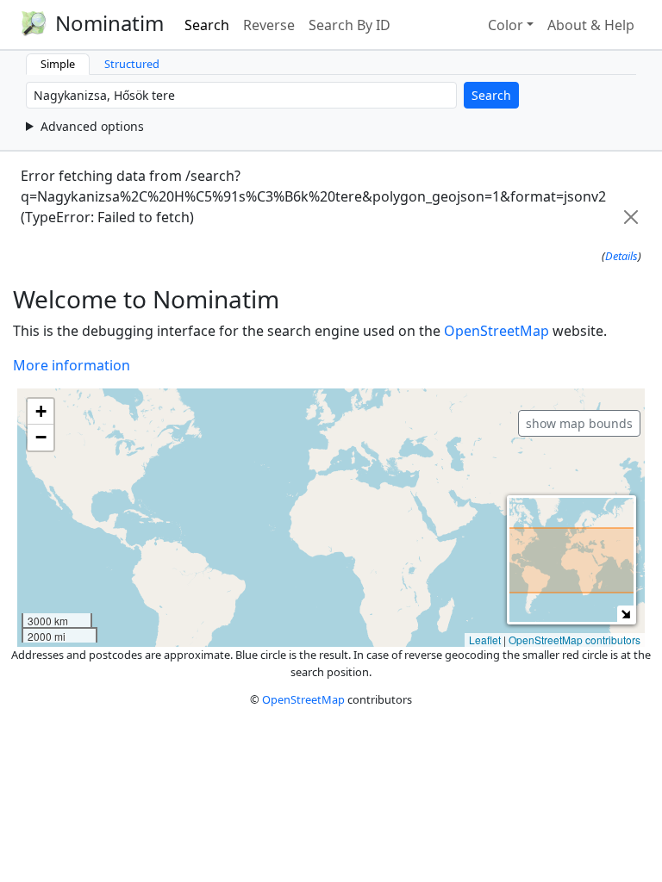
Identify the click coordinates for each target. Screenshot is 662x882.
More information (71, 365)
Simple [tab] (58, 63)
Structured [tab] (131, 63)
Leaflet (485, 639)
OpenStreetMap (496, 330)
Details (621, 256)
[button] (40, 412)
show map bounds (579, 423)
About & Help (590, 25)
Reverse (269, 25)
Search (206, 25)
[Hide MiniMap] (625, 614)
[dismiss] (631, 217)
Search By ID (349, 25)
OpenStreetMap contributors (574, 639)
